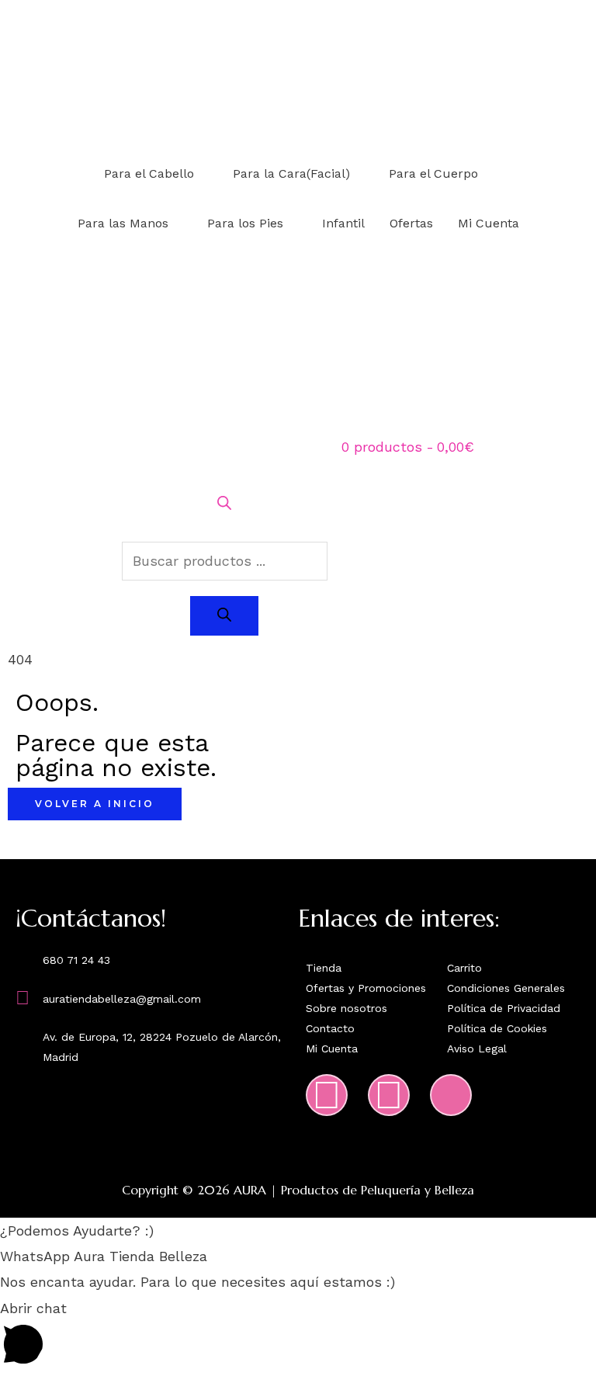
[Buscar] (224, 616)
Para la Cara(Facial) (291, 173)
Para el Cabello (149, 173)
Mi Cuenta (488, 223)
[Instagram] (327, 1095)
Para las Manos (123, 223)
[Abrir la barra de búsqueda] (224, 505)
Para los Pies (245, 223)
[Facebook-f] (389, 1095)
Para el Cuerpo (433, 173)
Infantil (343, 223)
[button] (298, 1230)
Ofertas (411, 223)
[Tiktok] (451, 1095)
